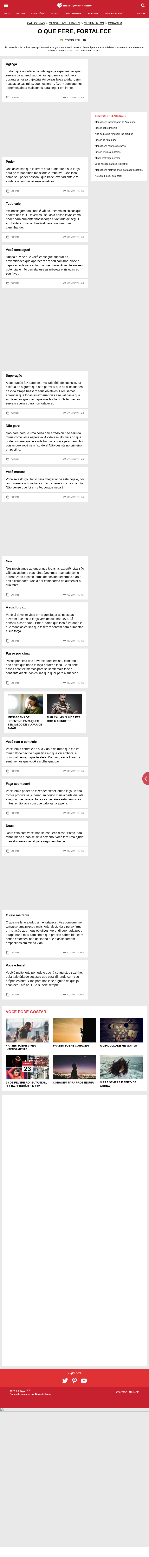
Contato (122, 1392)
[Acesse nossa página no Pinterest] (74, 1380)
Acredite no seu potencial (108, 176)
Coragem (115, 23)
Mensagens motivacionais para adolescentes (119, 170)
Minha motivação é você (107, 158)
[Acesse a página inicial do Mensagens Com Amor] (74, 5)
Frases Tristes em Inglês (107, 152)
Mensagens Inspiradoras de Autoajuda (115, 122)
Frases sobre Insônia (106, 128)
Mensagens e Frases (64, 23)
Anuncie (134, 1392)
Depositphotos (43, 1394)
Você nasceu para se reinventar (111, 164)
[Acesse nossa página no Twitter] (65, 1380)
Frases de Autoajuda (106, 140)
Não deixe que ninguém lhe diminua (114, 134)
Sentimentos (94, 23)
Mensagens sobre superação (110, 146)
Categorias (36, 23)
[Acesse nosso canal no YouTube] (83, 1380)
